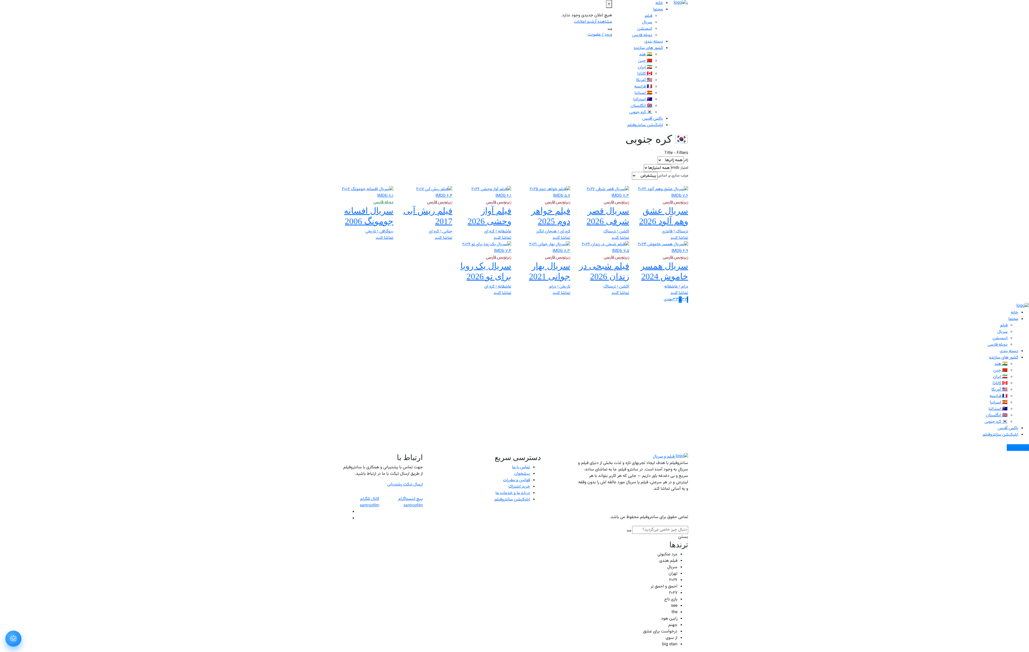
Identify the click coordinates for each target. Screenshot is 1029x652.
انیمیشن (644, 28)
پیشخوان (522, 473)
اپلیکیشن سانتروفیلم (645, 125)
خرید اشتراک (519, 486)
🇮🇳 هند (645, 54)
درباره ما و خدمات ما (512, 493)
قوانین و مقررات (516, 480)
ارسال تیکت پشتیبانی (405, 484)
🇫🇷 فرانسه (643, 86)
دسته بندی (653, 41)
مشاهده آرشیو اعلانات (593, 21)
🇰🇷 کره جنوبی (640, 112)
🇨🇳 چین (645, 61)
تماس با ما (521, 467)
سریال (647, 22)
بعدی (668, 299)
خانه (1014, 312)
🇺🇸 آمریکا (644, 80)
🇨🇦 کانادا (644, 73)
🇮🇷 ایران (645, 67)
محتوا (658, 9)
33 (676, 299)
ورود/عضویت (1018, 447)
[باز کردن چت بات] (13, 639)
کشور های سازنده (648, 48)
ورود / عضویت (600, 34)
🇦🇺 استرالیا (642, 99)
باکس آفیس (652, 118)
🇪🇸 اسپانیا (643, 93)
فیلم (648, 16)
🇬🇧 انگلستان (641, 106)
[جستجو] (610, 29)
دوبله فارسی (642, 35)
